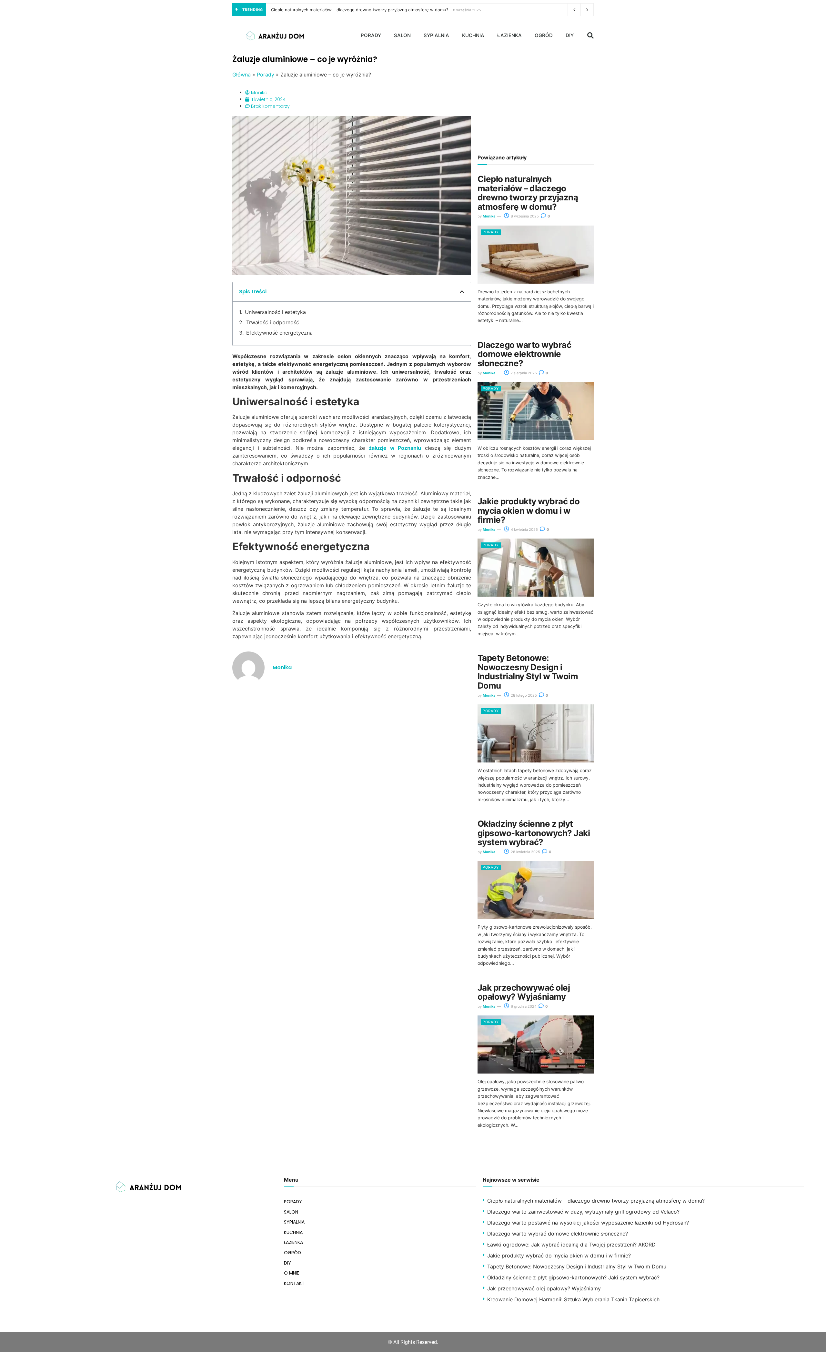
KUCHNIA (473, 35)
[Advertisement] (536, 100)
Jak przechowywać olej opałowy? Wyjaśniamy (524, 992)
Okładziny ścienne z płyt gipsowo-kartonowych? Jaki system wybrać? (534, 833)
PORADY (371, 35)
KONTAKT (294, 1283)
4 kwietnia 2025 (524, 529)
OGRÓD (544, 35)
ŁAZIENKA (509, 35)
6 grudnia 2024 (523, 1006)
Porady (265, 74)
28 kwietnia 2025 (525, 852)
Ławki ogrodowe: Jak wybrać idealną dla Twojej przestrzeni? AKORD (571, 1244)
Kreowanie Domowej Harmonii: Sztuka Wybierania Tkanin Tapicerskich (573, 1299)
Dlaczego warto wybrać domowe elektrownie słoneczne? (524, 354)
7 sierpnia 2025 (523, 373)
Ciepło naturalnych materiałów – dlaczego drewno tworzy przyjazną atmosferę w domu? (359, 9)
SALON (402, 35)
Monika (489, 216)
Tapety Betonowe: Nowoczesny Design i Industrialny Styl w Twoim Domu (528, 672)
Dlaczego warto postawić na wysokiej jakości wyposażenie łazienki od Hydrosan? (588, 1222)
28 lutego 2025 (523, 695)
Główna (241, 74)
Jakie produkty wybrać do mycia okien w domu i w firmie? (529, 510)
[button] (590, 35)
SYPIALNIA (436, 35)
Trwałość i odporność (272, 322)
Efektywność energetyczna (279, 332)
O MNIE (291, 1273)
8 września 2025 (524, 216)
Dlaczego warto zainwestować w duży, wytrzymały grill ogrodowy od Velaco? (583, 1211)
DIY (570, 35)
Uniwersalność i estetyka (275, 312)
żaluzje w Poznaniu (395, 448)
